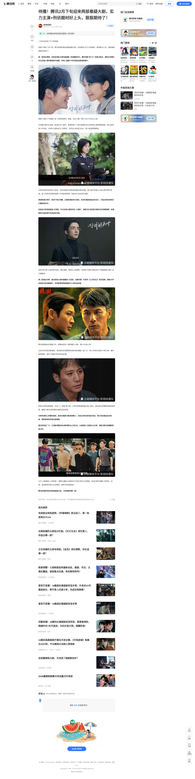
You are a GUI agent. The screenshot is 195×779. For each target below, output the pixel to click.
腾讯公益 (93, 762)
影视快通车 (42, 577)
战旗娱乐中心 (43, 650)
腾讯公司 (74, 772)
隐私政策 (65, 762)
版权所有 (79, 772)
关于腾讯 (41, 762)
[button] (150, 19)
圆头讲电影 (42, 523)
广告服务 (79, 762)
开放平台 (72, 762)
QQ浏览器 (101, 762)
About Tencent (50, 762)
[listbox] (76, 596)
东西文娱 (41, 668)
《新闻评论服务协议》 (69, 694)
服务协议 (59, 762)
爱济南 (40, 686)
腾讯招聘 (86, 762)
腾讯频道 (107, 762)
